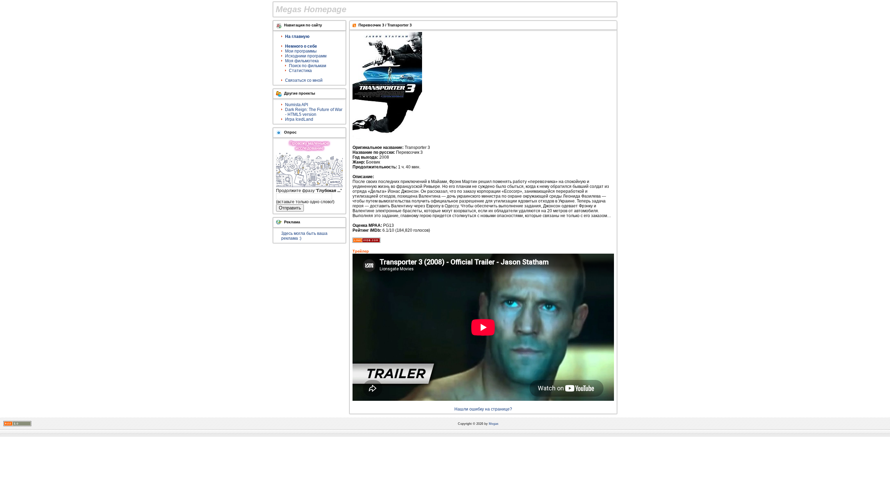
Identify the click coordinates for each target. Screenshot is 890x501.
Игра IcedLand (299, 119)
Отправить (290, 207)
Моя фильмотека (302, 60)
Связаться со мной (304, 80)
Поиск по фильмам (307, 65)
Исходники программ (305, 56)
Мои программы (301, 51)
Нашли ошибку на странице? (483, 409)
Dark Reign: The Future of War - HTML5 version (313, 112)
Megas (494, 424)
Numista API (296, 104)
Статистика (300, 70)
